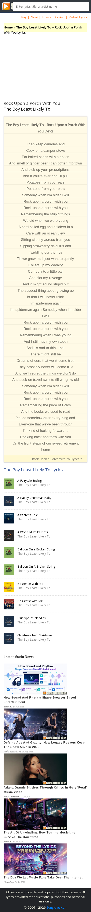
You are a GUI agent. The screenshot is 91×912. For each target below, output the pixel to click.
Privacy (46, 17)
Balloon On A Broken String (36, 566)
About (34, 17)
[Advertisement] (45, 63)
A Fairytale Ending (29, 480)
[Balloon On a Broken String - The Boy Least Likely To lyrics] (9, 552)
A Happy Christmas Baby (34, 498)
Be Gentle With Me (30, 584)
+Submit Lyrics (78, 17)
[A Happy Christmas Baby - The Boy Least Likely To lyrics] (9, 501)
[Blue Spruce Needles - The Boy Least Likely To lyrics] (9, 621)
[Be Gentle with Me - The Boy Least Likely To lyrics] (9, 604)
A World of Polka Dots (32, 532)
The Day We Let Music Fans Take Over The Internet (43, 877)
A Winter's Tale (27, 515)
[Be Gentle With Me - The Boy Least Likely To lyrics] (9, 587)
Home (8, 27)
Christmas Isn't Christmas (34, 635)
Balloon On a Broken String (36, 549)
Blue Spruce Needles (31, 618)
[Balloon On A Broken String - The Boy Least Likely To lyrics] (9, 569)
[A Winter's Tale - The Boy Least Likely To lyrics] (9, 518)
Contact (60, 17)
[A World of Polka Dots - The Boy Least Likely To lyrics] (9, 535)
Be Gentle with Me (30, 601)
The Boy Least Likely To (33, 27)
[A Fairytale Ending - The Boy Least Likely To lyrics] (9, 483)
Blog (23, 17)
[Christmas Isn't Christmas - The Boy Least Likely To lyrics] (9, 638)
